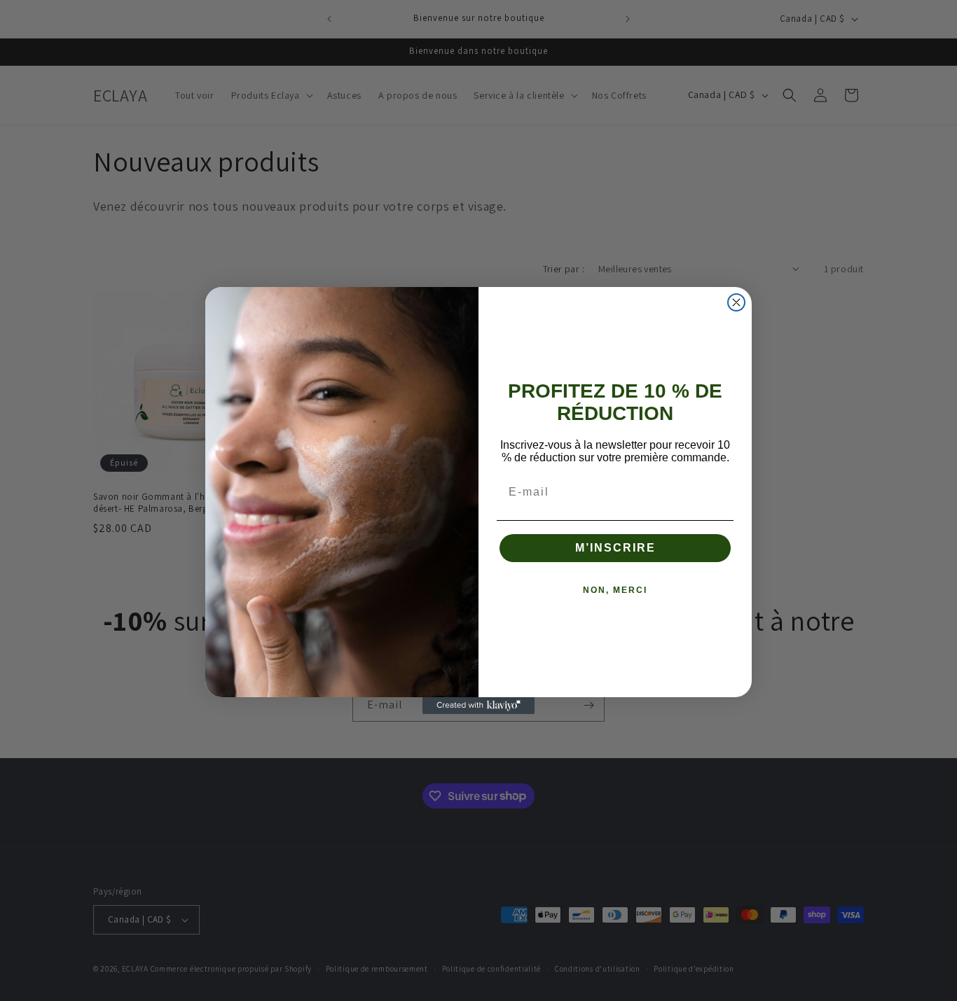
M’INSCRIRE (615, 548)
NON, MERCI (615, 590)
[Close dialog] (736, 302)
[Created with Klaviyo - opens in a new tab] (478, 705)
